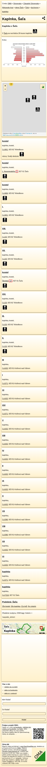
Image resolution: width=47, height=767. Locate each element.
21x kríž (24, 606)
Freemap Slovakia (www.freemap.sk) (14, 750)
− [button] (5, 89)
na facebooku (17, 727)
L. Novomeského (9, 171)
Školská (7, 281)
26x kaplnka (15, 606)
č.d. (5, 150)
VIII (3, 526)
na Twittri (20, 729)
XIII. (4, 228)
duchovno (35, 8)
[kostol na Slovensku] (22, 154)
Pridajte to (10, 761)
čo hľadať (6, 709)
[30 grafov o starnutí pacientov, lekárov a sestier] (24, 66)
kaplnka (5, 12)
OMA (9, 3)
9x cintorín (32, 606)
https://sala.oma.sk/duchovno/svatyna (13, 135)
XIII (3, 435)
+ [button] (5, 85)
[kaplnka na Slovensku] (35, 31)
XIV (4, 405)
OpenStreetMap (17, 133)
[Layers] (42, 86)
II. (3, 338)
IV (3, 450)
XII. (3, 250)
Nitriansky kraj (7, 8)
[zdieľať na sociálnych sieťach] (44, 18)
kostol (5, 141)
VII (3, 511)
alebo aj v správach (10, 693)
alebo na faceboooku (10, 690)
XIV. (4, 294)
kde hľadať (6, 700)
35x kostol (6, 606)
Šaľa (27, 8)
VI (3, 556)
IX (3, 481)
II (2, 466)
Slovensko (17, 3)
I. (2, 207)
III (3, 360)
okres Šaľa (19, 8)
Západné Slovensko (31, 3)
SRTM (18, 760)
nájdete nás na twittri (10, 687)
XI (3, 390)
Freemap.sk (29, 133)
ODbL (19, 748)
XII (3, 541)
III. (3, 316)
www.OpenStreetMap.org (28, 746)
